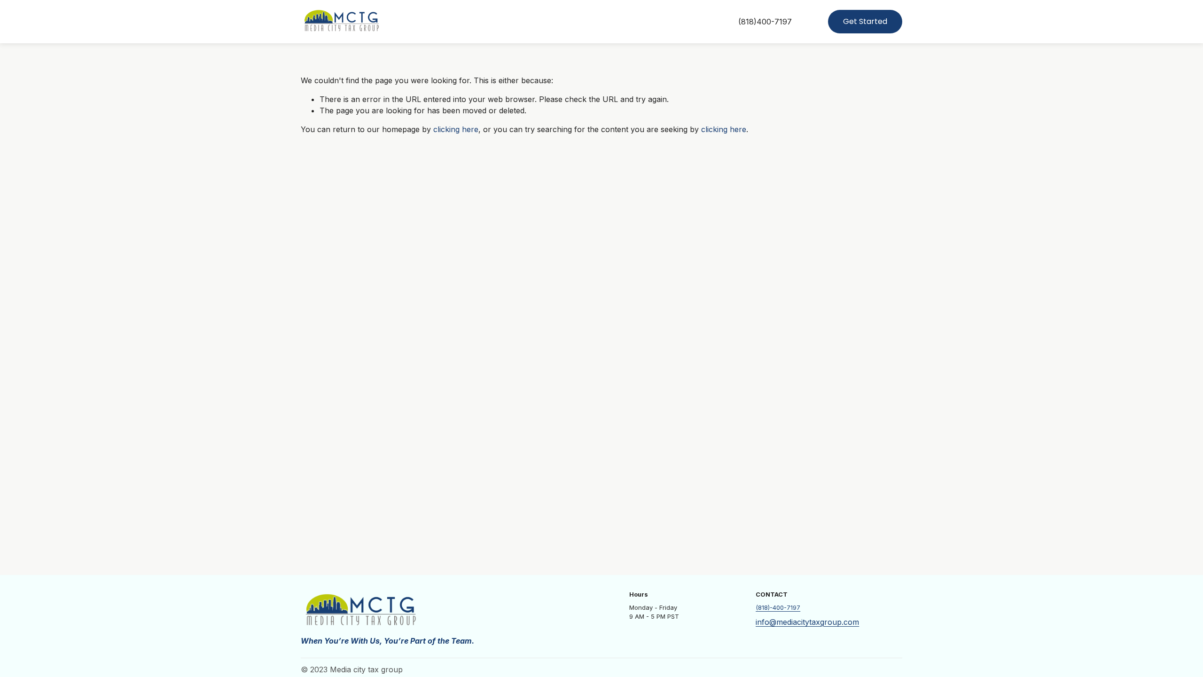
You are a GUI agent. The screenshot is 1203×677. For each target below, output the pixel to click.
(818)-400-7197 (778, 607)
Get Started (865, 21)
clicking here (455, 129)
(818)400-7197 (765, 21)
